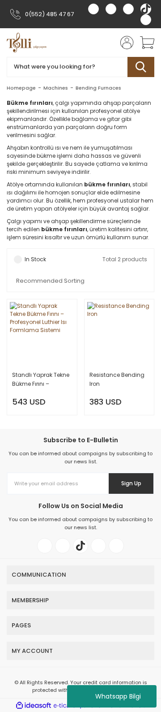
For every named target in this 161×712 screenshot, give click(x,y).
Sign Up (131, 483)
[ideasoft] (33, 705)
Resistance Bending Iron (116, 379)
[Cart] (144, 42)
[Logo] (27, 42)
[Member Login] (124, 42)
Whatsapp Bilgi (118, 696)
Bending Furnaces (98, 87)
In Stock (35, 259)
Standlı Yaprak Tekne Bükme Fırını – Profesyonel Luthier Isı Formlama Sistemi (40, 379)
